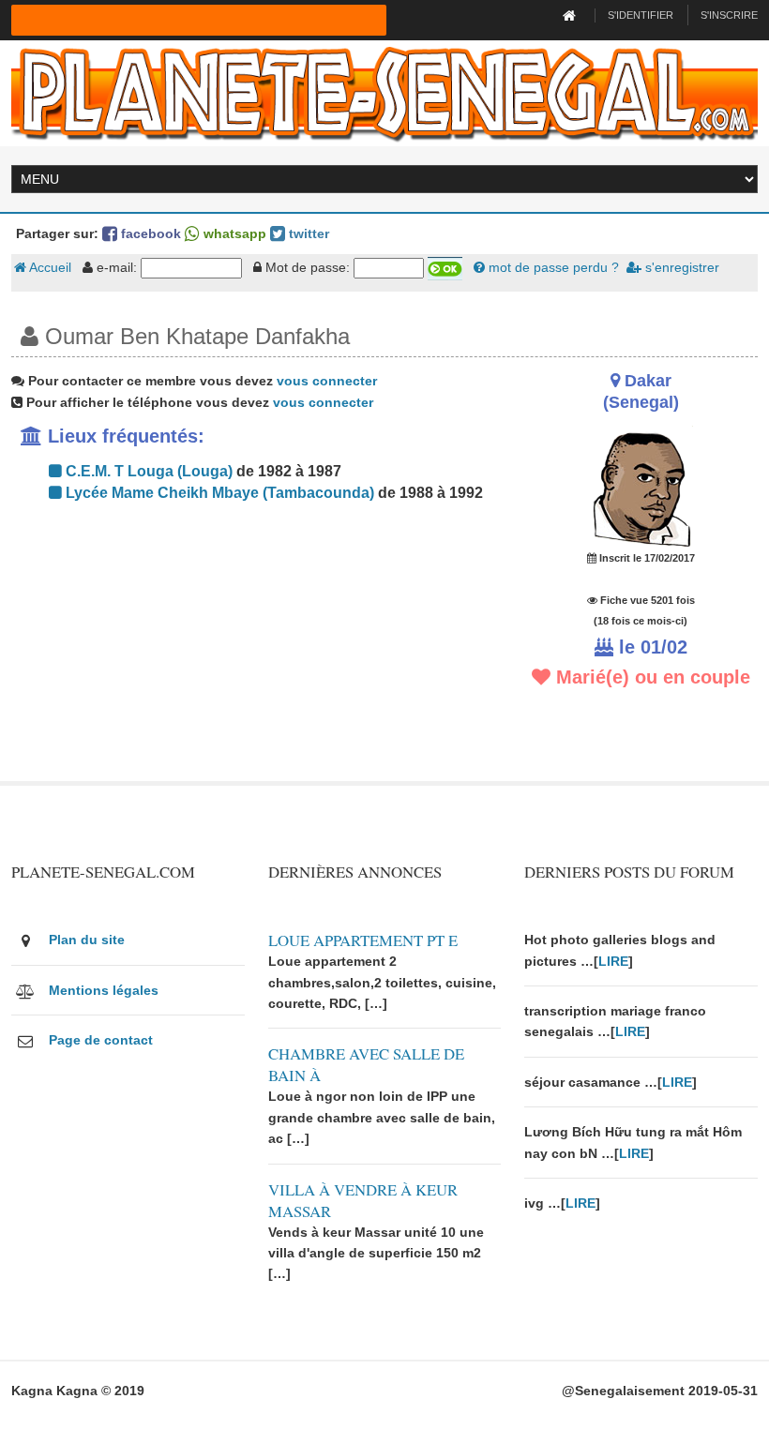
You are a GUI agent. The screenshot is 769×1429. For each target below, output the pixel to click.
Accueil (48, 267)
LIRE (613, 961)
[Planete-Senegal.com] (384, 91)
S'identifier (640, 15)
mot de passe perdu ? (552, 267)
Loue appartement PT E (363, 940)
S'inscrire (729, 15)
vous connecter (327, 380)
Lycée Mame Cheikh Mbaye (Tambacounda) (218, 493)
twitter (307, 233)
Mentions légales (103, 990)
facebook (149, 233)
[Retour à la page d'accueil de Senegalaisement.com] (572, 15)
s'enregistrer (680, 267)
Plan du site (87, 939)
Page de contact (101, 1039)
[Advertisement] (256, 650)
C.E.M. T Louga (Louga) (147, 471)
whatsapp (233, 233)
